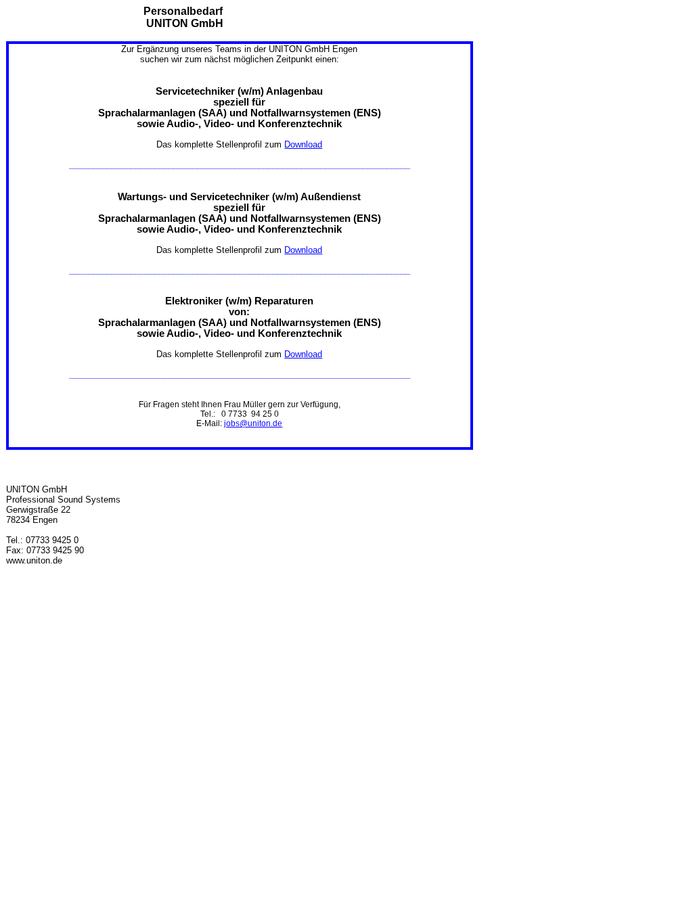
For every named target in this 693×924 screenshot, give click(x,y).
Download (303, 144)
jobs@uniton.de (253, 423)
